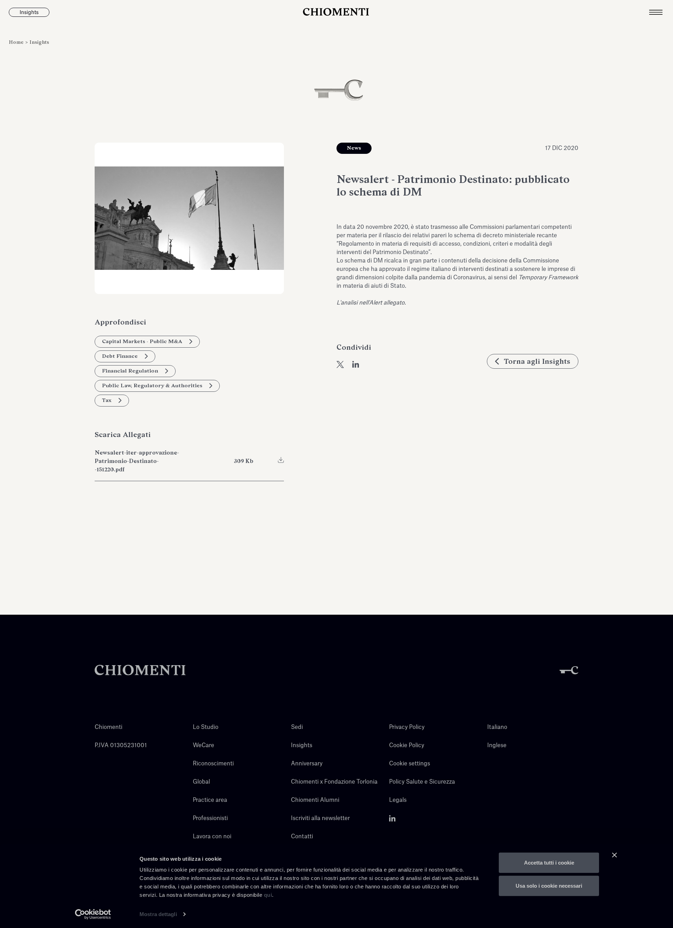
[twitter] (340, 364)
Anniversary (306, 763)
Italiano (497, 727)
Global (201, 782)
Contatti (302, 836)
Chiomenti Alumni (315, 800)
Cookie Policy (406, 745)
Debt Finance (120, 356)
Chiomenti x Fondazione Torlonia (334, 782)
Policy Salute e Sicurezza (422, 782)
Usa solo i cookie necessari (549, 885)
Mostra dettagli (158, 914)
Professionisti (210, 818)
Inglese (497, 745)
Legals (398, 800)
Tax (106, 400)
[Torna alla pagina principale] (336, 12)
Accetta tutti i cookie (549, 863)
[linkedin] (355, 364)
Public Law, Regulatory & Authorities (152, 385)
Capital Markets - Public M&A (142, 341)
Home (17, 42)
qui (268, 895)
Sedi (297, 727)
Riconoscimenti (213, 763)
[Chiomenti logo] (140, 670)
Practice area (210, 800)
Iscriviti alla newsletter (320, 818)
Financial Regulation (130, 371)
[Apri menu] (661, 12)
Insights (39, 42)
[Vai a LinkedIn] (392, 818)
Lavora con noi (212, 836)
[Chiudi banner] (614, 855)
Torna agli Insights (537, 361)
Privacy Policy (406, 727)
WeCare (203, 745)
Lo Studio (205, 727)
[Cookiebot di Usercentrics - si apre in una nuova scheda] (93, 914)
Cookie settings (409, 763)
